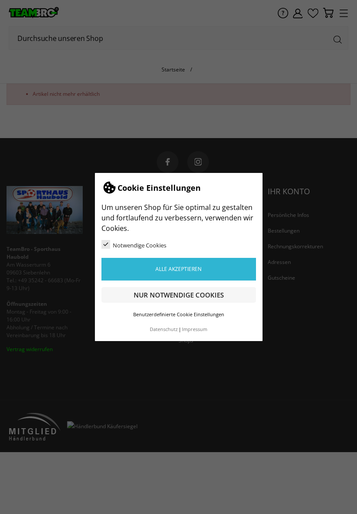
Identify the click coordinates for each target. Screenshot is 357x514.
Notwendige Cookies (139, 245)
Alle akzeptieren (178, 269)
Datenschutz (164, 329)
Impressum (194, 329)
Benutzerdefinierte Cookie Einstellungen (178, 314)
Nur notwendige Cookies (179, 295)
